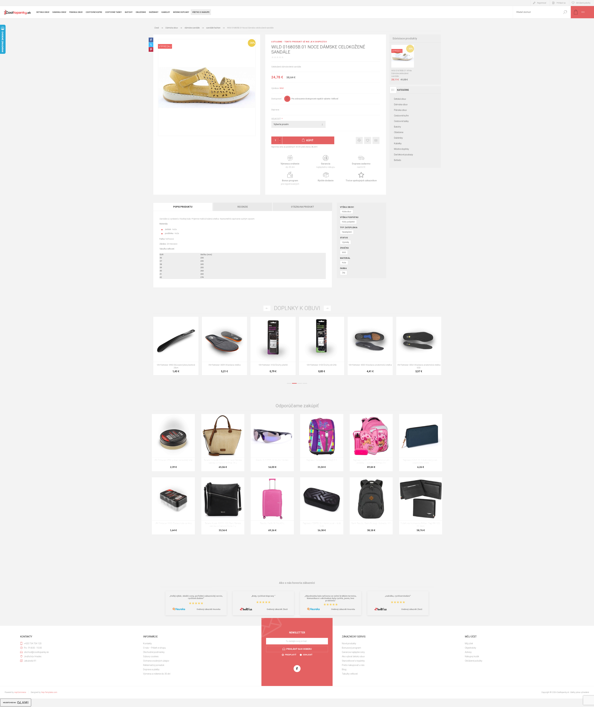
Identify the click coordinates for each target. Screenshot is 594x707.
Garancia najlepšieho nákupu (325, 162)
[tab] (183, 207)
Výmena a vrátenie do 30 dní (156, 674)
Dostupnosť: (276, 99)
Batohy (397, 127)
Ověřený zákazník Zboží (277, 609)
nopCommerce (20, 692)
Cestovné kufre (401, 115)
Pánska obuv (400, 110)
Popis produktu (182, 207)
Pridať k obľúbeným (367, 140)
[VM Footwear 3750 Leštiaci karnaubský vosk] (173, 442)
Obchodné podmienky (154, 652)
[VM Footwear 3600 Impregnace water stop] (402, 346)
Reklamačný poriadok (153, 665)
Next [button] (327, 308)
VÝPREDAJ (165, 46)
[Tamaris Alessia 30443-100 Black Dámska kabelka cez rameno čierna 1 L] (222, 506)
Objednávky (470, 648)
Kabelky (398, 143)
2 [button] (294, 383)
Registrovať (541, 3)
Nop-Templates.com (49, 692)
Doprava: (275, 110)
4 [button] (305, 383)
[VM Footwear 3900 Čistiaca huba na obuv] (354, 346)
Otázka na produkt (302, 207)
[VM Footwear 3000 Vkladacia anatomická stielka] (256, 346)
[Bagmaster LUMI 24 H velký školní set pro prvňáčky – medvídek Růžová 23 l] (371, 442)
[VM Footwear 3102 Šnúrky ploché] (159, 346)
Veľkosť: (276, 119)
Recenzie (242, 207)
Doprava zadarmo (361, 162)
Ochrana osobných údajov (156, 661)
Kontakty (147, 643)
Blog (344, 669)
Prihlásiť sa (561, 3)
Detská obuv (400, 99)
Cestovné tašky (401, 121)
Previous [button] (266, 308)
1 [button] (289, 383)
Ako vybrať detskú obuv (353, 656)
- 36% (252, 42)
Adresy (468, 652)
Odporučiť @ (375, 140)
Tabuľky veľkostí (350, 674)
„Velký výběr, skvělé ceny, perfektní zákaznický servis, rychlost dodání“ (196, 597)
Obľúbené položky (473, 661)
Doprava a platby (151, 669)
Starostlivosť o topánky (353, 661)
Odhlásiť (307, 655)
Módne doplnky (401, 149)
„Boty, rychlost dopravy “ (263, 596)
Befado (397, 160)
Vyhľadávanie (565, 12)
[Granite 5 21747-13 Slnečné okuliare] (272, 442)
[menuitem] (201, 643)
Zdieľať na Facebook (151, 40)
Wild (282, 88)
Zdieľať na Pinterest (151, 49)
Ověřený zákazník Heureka (208, 609)
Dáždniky (398, 138)
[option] (159, 347)
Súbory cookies (151, 656)
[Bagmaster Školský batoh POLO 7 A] (321, 442)
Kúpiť (399, 60)
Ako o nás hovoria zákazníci (297, 582)
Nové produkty (349, 643)
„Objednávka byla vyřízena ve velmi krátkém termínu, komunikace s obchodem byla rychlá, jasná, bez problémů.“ (331, 598)
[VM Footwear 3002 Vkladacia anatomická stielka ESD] (305, 346)
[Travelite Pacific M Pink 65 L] (272, 506)
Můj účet (469, 643)
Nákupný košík (472, 656)
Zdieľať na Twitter (151, 44)
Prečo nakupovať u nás (353, 665)
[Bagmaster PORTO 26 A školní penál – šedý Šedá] (321, 506)
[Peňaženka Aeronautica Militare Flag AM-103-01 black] (420, 506)
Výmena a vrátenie (290, 162)
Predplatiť (290, 655)
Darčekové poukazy (403, 154)
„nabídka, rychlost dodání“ (398, 596)
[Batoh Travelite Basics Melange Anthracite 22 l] (371, 506)
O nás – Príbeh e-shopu (154, 648)
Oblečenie (398, 132)
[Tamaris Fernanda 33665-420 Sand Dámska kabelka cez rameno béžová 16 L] (222, 442)
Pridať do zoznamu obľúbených (404, 60)
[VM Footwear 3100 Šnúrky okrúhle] (208, 346)
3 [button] (299, 383)
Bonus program (290, 178)
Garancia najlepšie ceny (359, 140)
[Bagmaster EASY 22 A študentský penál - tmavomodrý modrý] (420, 442)
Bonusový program (351, 648)
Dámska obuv (401, 104)
